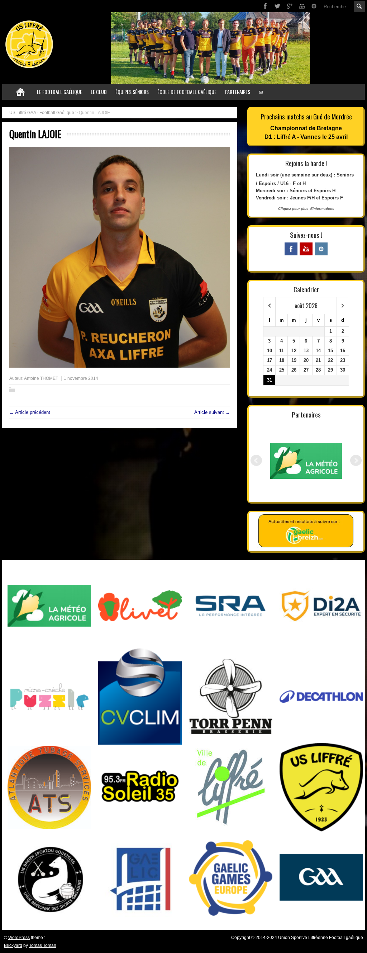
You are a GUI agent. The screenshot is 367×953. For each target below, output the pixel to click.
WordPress (19, 937)
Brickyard (13, 945)
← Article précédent (29, 412)
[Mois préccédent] (269, 305)
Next (356, 460)
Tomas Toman (42, 945)
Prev (256, 460)
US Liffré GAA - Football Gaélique (41, 112)
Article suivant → (212, 412)
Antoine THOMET (41, 378)
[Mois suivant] (343, 305)
